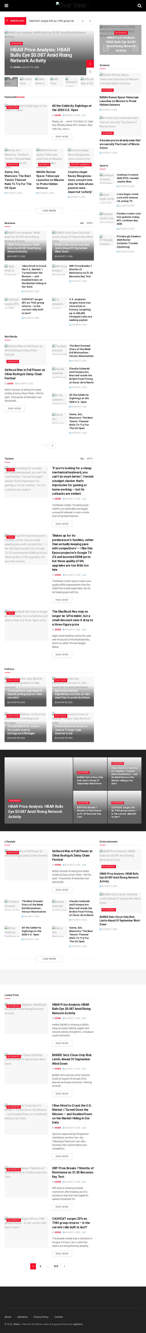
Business (16, 43)
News (90, 223)
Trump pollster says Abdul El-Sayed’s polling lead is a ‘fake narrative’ (25, 694)
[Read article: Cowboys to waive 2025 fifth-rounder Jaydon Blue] (107, 178)
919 (56, 1266)
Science (44, 164)
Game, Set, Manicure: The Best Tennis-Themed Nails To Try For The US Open (18, 180)
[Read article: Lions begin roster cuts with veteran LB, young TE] (107, 198)
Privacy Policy (41, 1316)
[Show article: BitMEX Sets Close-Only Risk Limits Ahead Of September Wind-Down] (26, 82)
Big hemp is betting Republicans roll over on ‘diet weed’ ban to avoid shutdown (72, 694)
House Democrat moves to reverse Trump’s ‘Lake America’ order (71, 730)
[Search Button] (139, 5)
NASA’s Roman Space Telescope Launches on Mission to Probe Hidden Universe (50, 180)
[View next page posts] (53, 445)
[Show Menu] (6, 5)
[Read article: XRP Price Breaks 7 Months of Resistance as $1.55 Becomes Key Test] (59, 269)
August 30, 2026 (126, 186)
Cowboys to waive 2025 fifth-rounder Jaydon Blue (128, 178)
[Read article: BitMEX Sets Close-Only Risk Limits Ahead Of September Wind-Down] (120, 902)
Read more (64, 136)
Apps (90, 458)
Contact (58, 1316)
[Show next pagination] (64, 1266)
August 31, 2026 (72, 115)
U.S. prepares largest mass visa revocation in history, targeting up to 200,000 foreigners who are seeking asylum (80, 309)
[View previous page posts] (46, 445)
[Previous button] (90, 71)
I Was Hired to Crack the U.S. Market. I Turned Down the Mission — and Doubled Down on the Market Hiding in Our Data (34, 276)
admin (16, 67)
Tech (11, 469)
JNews (16, 1324)
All (82, 223)
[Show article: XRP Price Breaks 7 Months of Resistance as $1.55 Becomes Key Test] (56, 82)
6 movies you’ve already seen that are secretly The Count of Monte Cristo (120, 144)
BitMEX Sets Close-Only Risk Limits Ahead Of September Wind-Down (72, 248)
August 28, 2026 (64, 702)
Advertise (22, 1316)
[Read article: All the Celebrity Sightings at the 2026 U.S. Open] (26, 119)
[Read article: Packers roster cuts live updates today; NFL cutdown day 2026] (107, 217)
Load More (49, 210)
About (8, 1316)
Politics (13, 680)
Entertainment (80, 164)
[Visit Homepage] (73, 6)
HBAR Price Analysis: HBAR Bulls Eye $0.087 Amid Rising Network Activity (41, 55)
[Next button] (90, 64)
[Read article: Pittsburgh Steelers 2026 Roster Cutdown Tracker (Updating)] (107, 240)
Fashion (13, 107)
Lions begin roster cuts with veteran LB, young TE (128, 197)
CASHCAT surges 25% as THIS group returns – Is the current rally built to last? (71, 20)
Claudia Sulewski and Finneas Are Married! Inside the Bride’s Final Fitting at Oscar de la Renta (81, 375)
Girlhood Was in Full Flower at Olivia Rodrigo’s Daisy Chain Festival (25, 374)
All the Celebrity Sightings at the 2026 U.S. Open (79, 398)
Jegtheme (77, 1324)
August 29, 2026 (17, 702)
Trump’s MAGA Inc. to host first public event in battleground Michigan (23, 730)
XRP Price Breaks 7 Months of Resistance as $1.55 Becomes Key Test (73, 1172)
